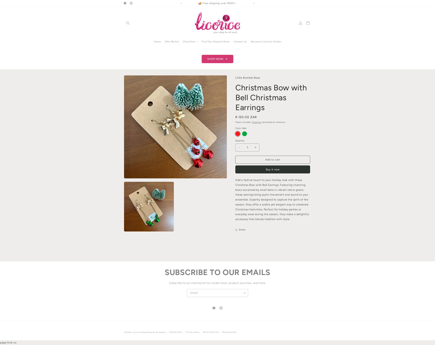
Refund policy (175, 332)
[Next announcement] (253, 3)
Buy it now (273, 169)
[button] (128, 23)
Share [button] (242, 229)
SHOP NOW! (215, 59)
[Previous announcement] (181, 3)
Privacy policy (192, 332)
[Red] (237, 133)
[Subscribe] (244, 293)
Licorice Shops (139, 332)
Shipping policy (229, 332)
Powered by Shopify (156, 332)
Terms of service (211, 332)
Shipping (256, 122)
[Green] (244, 133)
